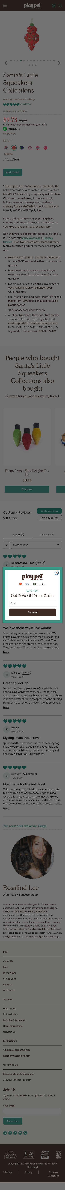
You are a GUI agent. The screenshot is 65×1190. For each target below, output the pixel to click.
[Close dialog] (57, 573)
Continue (32, 612)
